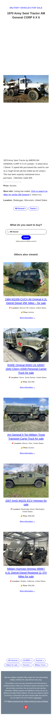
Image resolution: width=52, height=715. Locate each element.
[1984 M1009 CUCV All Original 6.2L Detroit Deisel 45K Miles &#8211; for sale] (26, 296)
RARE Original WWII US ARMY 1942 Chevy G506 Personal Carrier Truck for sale (26, 369)
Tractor (33, 208)
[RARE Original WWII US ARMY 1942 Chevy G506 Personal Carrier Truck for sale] (26, 361)
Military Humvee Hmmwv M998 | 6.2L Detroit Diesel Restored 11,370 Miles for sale (26, 572)
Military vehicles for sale (26, 8)
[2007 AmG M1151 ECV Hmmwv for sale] (26, 497)
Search (26, 237)
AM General (19, 208)
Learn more (37, 698)
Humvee (26, 665)
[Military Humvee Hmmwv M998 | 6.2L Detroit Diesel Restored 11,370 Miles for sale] (26, 565)
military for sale (11, 665)
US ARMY (26, 660)
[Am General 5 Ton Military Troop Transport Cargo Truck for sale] (26, 431)
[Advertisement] (26, 47)
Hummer (39, 660)
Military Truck (40, 665)
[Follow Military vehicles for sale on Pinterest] (26, 708)
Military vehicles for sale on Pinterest (36, 701)
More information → (27, 318)
